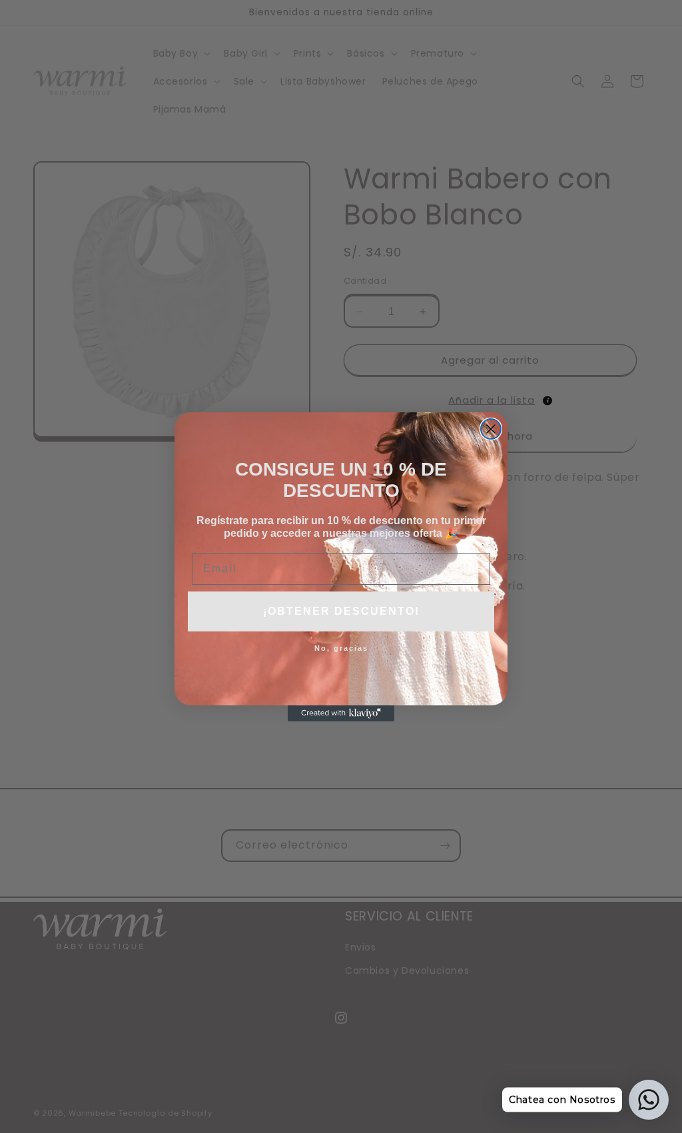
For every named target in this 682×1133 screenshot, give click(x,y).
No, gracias (341, 648)
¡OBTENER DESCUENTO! (341, 611)
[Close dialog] (491, 429)
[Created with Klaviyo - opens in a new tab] (341, 713)
